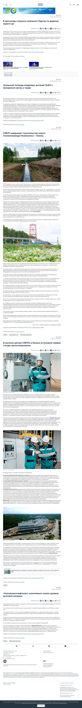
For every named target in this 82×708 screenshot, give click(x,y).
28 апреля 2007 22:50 (55, 17)
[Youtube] (65, 646)
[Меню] (78, 4)
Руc (4, 4)
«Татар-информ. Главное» (34, 52)
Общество (58, 15)
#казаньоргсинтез (14, 334)
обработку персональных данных (28, 703)
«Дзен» (17, 56)
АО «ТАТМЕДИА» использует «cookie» (67, 687)
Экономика (58, 127)
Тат (10, 4)
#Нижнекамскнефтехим (26, 334)
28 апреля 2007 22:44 (55, 81)
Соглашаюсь (41, 705)
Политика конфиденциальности (66, 693)
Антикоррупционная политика (66, 685)
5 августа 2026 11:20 (56, 589)
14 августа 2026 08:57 (56, 338)
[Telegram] (33, 646)
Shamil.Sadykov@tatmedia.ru (65, 696)
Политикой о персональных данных (44, 703)
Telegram (22, 56)
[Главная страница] (40, 4)
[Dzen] (49, 646)
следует (51, 604)
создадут (36, 562)
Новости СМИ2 (8, 74)
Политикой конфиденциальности (60, 703)
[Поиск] (70, 4)
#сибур (5, 334)
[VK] (16, 646)
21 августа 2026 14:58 (56, 129)
